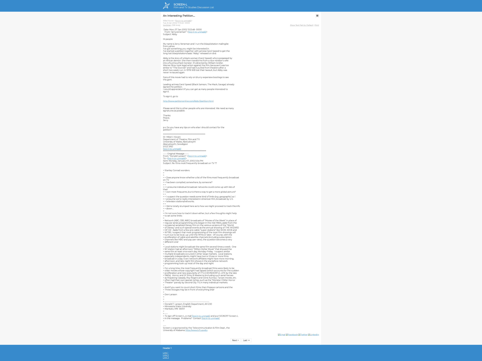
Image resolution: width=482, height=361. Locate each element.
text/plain (167, 25)
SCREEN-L (180, 4)
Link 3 (166, 357)
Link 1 (165, 353)
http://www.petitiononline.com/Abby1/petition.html (188, 101)
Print (317, 25)
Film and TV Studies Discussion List (194, 7)
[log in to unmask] (183, 21)
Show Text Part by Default (301, 25)
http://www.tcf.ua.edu (196, 330)
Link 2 (166, 355)
